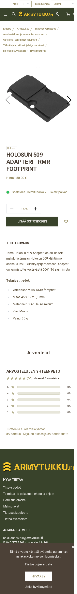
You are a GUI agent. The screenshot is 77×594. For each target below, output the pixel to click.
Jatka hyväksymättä (38, 587)
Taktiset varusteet (45, 28)
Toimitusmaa (42, 3)
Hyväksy (38, 576)
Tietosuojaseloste (15, 513)
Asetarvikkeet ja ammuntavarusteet (23, 34)
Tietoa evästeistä (15, 519)
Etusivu (7, 28)
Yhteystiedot (12, 487)
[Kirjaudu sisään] (57, 14)
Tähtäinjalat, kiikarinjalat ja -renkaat (23, 45)
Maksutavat (11, 506)
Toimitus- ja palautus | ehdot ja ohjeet (28, 494)
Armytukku (23, 28)
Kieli (15, 3)
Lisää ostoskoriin (32, 221)
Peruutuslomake (14, 500)
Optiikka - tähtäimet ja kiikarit (20, 39)
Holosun (11, 148)
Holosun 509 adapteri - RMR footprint (24, 50)
